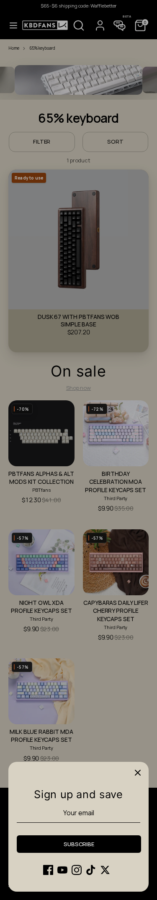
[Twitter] (105, 870)
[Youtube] (62, 870)
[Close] (138, 772)
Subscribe (79, 844)
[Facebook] (48, 870)
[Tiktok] (91, 870)
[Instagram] (77, 870)
